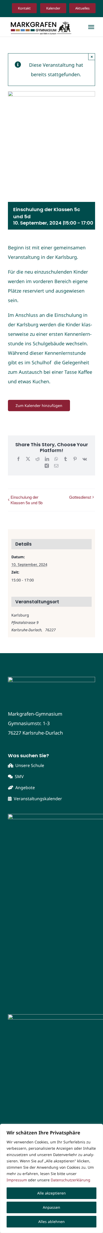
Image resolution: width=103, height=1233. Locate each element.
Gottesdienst (80, 497)
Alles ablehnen (51, 1221)
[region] (51, 1178)
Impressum (17, 1179)
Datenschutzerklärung (70, 1179)
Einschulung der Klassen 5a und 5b (27, 499)
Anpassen (51, 1207)
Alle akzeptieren (51, 1193)
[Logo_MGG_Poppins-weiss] (51, 679)
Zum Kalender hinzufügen (39, 405)
